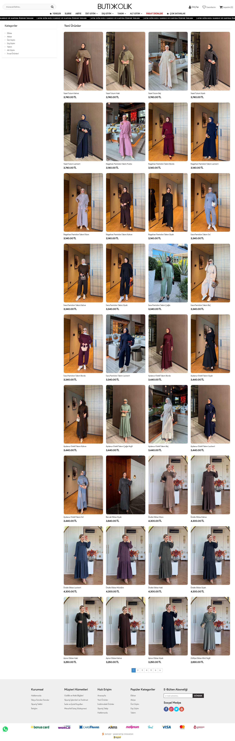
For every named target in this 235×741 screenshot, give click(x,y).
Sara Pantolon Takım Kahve (75, 305)
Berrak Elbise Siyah (114, 517)
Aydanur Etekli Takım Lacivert (203, 446)
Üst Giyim (90, 13)
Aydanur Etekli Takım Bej (158, 446)
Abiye (78, 13)
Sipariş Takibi (36, 704)
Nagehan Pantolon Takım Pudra (119, 164)
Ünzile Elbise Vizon (155, 517)
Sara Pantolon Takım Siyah (117, 305)
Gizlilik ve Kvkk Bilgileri (73, 695)
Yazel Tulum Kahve (71, 93)
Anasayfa (102, 695)
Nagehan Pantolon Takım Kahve (119, 234)
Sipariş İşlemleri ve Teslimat (76, 700)
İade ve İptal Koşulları (73, 704)
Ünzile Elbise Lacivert (72, 588)
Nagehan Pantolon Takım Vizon (76, 234)
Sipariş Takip (103, 708)
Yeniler (56, 13)
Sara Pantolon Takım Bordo (75, 376)
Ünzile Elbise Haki (155, 588)
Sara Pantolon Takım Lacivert (118, 376)
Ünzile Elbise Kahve (199, 517)
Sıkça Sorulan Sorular (40, 700)
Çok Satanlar (177, 13)
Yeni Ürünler (103, 700)
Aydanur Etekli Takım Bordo (159, 376)
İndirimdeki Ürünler (106, 704)
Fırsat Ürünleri (154, 13)
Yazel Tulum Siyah (198, 93)
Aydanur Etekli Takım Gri (74, 517)
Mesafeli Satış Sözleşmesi (75, 708)
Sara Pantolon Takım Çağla (159, 305)
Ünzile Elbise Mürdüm (115, 588)
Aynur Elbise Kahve (114, 658)
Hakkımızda (36, 695)
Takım (121, 13)
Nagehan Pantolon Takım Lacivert (204, 164)
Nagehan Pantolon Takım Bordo (161, 164)
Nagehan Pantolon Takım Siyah (161, 234)
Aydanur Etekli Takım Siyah (202, 376)
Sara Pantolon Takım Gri (200, 234)
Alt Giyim (135, 13)
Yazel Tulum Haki (113, 93)
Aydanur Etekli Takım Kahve (75, 446)
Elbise (68, 13)
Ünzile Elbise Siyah (198, 588)
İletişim (34, 708)
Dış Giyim (106, 13)
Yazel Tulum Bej (154, 93)
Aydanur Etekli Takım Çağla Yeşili (119, 446)
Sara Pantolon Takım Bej (200, 305)
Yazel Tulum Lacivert (72, 164)
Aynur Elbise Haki (71, 658)
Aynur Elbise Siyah (155, 658)
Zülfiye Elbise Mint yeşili (200, 658)
